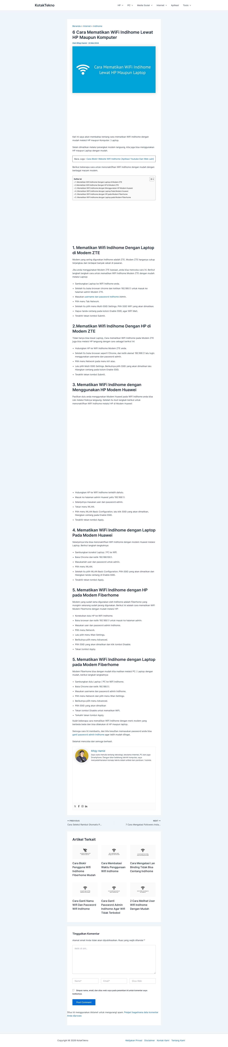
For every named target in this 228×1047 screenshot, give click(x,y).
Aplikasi (175, 5)
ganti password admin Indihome (88, 734)
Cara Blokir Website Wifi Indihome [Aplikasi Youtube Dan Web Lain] (120, 159)
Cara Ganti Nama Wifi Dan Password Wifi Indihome (84, 904)
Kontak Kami (163, 1040)
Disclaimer (149, 1040)
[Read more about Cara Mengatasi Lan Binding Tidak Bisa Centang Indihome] (143, 851)
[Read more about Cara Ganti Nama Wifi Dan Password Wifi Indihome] (85, 889)
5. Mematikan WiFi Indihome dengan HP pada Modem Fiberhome (101, 194)
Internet (160, 5)
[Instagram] (82, 806)
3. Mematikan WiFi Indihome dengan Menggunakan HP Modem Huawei (104, 188)
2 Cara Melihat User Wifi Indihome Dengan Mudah (142, 904)
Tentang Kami (178, 1040)
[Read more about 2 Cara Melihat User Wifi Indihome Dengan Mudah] (143, 889)
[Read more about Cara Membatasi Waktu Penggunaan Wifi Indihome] (114, 851)
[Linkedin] (86, 806)
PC (128, 5)
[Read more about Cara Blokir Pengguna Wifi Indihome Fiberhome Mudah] (85, 851)
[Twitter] (75, 806)
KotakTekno (44, 5)
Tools (185, 5)
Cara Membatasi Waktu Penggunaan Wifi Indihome (113, 867)
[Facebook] (79, 806)
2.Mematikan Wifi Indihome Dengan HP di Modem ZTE (97, 185)
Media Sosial (143, 5)
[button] (122, 5)
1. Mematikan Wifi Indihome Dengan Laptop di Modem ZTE (98, 182)
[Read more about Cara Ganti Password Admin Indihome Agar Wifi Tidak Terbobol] (114, 889)
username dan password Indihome (102, 296)
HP (119, 5)
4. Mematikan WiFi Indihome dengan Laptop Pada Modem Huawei (101, 191)
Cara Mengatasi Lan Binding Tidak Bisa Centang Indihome (142, 867)
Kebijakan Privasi (133, 1040)
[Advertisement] (114, 115)
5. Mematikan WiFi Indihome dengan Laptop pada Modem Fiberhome (103, 197)
